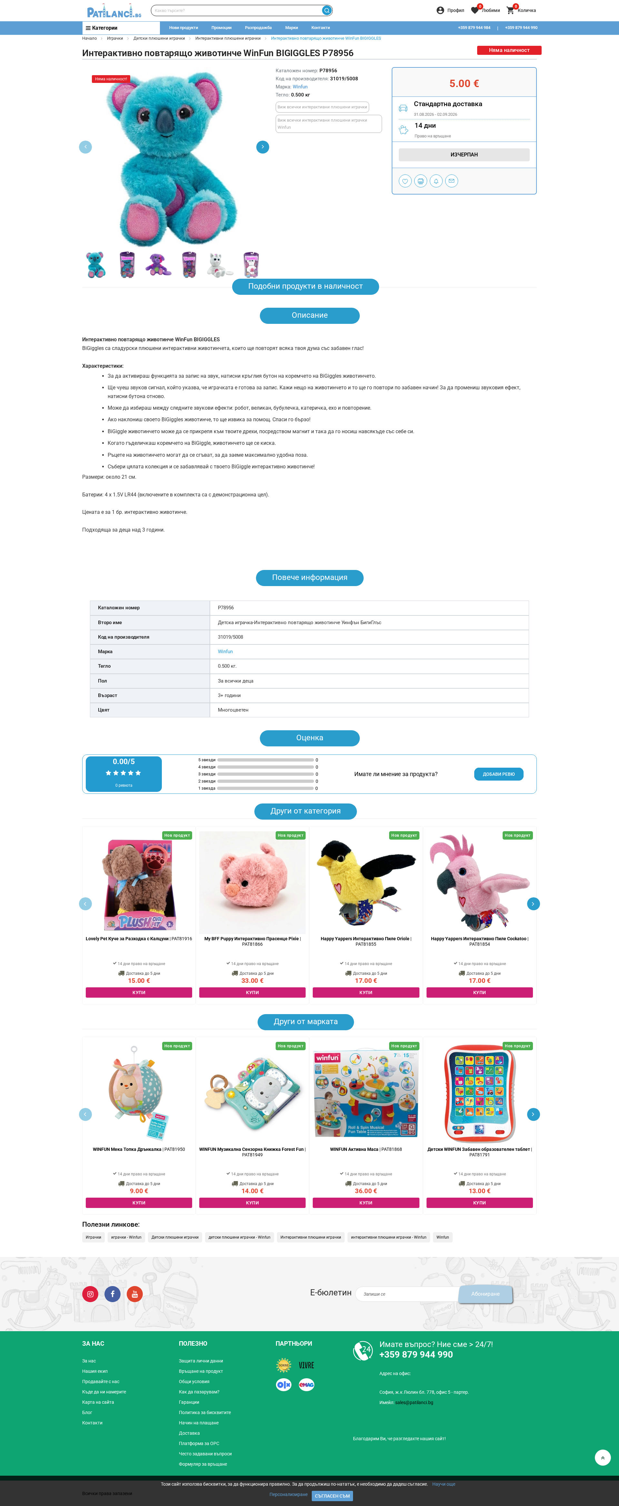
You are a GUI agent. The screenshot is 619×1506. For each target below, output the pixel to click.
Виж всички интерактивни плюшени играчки (322, 107)
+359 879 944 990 (521, 27)
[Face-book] (112, 1293)
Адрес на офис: (395, 1373)
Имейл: (406, 1402)
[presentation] (262, 147)
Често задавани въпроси (205, 1453)
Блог (87, 1412)
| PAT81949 (252, 1152)
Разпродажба (258, 27)
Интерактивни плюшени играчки (228, 38)
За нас (89, 1360)
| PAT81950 (139, 1149)
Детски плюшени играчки (159, 38)
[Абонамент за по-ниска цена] (436, 181)
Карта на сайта (98, 1402)
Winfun (300, 87)
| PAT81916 (139, 938)
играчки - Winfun (126, 1237)
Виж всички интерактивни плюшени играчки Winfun (322, 124)
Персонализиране (289, 1494)
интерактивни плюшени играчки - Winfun (389, 1237)
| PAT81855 (366, 941)
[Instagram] (90, 1293)
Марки (291, 27)
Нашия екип (95, 1371)
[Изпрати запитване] (451, 181)
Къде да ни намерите (104, 1391)
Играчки (115, 38)
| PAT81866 (252, 941)
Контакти (320, 27)
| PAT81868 (366, 1149)
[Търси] (326, 10)
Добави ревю (499, 774)
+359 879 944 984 (474, 27)
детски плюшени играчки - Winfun (239, 1237)
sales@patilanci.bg (414, 1402)
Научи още (443, 1484)
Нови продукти (183, 27)
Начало (89, 38)
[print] (420, 181)
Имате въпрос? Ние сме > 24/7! (436, 1344)
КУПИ (139, 992)
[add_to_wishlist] (405, 181)
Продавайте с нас (100, 1381)
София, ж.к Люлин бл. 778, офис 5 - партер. (424, 1392)
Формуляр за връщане (203, 1464)
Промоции (221, 27)
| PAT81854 (479, 941)
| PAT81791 (479, 1152)
